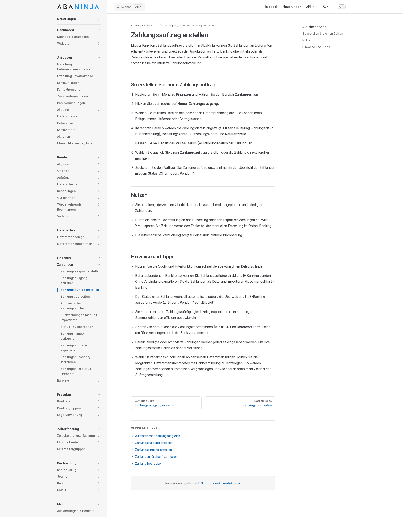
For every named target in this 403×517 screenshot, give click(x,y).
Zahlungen (169, 25)
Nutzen (307, 40)
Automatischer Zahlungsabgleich (157, 436)
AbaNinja (137, 25)
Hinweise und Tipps (316, 47)
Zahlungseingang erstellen (153, 449)
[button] (79, 19)
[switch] (342, 6)
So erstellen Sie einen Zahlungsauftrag (324, 33)
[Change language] (326, 6)
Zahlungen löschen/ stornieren (156, 456)
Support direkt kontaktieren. (221, 483)
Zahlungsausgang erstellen (154, 442)
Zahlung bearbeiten (148, 463)
